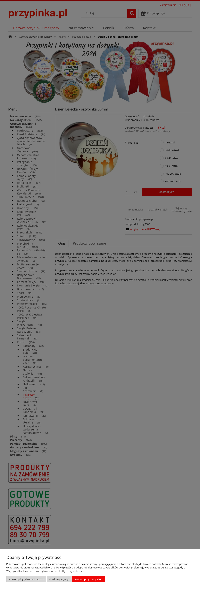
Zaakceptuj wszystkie (88, 579)
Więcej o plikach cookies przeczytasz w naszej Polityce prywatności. (45, 571)
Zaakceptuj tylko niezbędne (26, 579)
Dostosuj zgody (59, 579)
